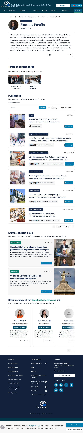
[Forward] (73, 350)
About (20, 17)
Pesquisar (42, 107)
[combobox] (66, 107)
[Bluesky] (56, 390)
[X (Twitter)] (61, 390)
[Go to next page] (69, 227)
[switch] (48, 107)
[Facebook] (61, 385)
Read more (47, 263)
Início (4, 11)
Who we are (31, 17)
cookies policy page (33, 426)
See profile (23, 341)
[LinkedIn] (56, 385)
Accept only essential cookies (74, 429)
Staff (43, 17)
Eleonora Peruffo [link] (55, 17)
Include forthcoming (54, 107)
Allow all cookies (74, 425)
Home (10, 17)
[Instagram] (66, 385)
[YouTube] (71, 385)
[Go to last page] (73, 227)
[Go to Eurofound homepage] (5, 4)
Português (79, 5)
